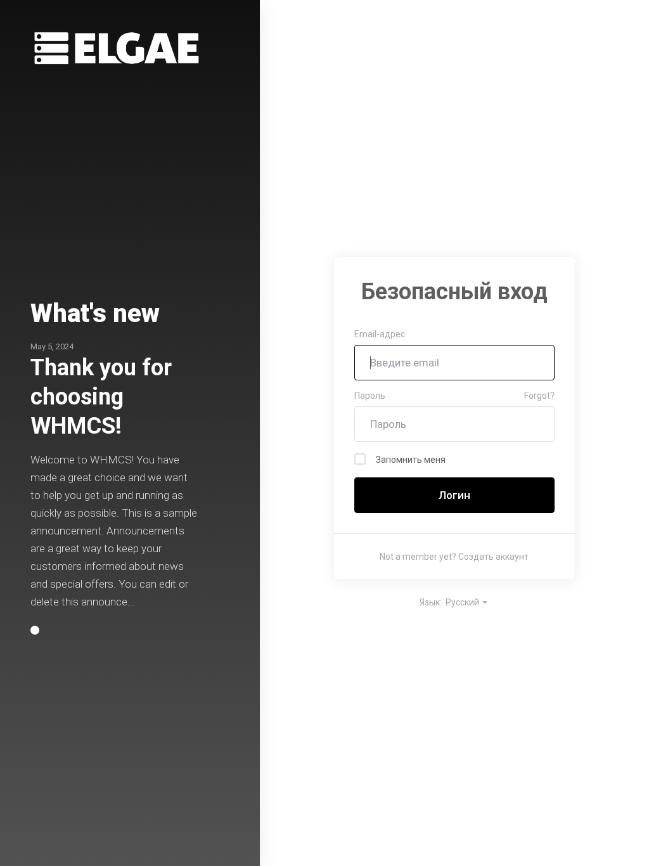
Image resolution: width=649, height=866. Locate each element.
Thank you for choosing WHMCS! (101, 396)
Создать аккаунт (493, 557)
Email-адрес (379, 334)
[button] (34, 630)
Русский (463, 602)
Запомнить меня (411, 460)
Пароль (369, 396)
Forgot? (539, 396)
